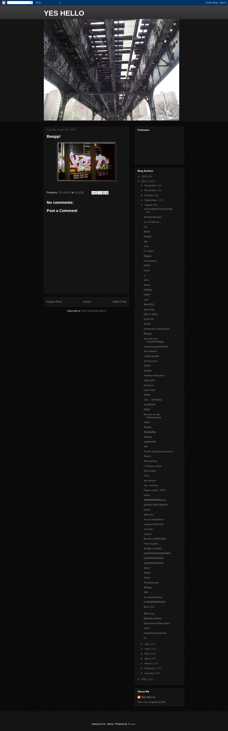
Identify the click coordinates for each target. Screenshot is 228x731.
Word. (147, 285)
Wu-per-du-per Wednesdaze (152, 416)
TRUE (147, 365)
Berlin (147, 231)
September (151, 200)
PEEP (147, 265)
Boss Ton (149, 606)
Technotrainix (151, 582)
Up (145, 226)
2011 (144, 679)
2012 (144, 181)
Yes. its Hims (151, 485)
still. (146, 446)
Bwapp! (148, 436)
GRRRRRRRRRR (154, 558)
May (147, 653)
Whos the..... (151, 613)
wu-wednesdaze (153, 597)
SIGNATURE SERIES (156, 504)
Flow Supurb (151, 543)
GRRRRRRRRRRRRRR (157, 553)
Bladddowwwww (153, 618)
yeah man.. (150, 390)
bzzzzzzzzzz (151, 361)
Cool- (147, 270)
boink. (147, 509)
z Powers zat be (153, 466)
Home (87, 301)
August (148, 204)
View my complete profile (152, 702)
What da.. (149, 514)
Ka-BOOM (149, 404)
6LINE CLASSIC (153, 548)
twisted (148, 370)
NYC (146, 280)
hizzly (147, 577)
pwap (147, 495)
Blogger (132, 724)
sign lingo (149, 309)
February (150, 668)
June (147, 648)
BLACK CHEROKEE (155, 538)
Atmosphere (150, 461)
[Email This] (93, 193)
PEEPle (148, 290)
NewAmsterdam (153, 217)
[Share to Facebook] (103, 193)
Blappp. (148, 587)
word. (147, 628)
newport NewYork (154, 524)
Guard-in (149, 385)
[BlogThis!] (96, 193)
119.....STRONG (153, 399)
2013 (144, 176)
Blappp (148, 256)
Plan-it (147, 456)
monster (148, 529)
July (147, 644)
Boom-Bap (150, 470)
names (147, 534)
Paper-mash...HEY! (154, 490)
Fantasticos (150, 260)
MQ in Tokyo (151, 314)
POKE (147, 324)
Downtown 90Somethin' (157, 623)
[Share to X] (100, 193)
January (149, 673)
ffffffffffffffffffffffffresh (155, 500)
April (147, 658)
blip (146, 241)
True (146, 246)
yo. (145, 637)
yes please (150, 480)
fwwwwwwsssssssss (155, 633)
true (146, 299)
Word (147, 568)
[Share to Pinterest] (106, 193)
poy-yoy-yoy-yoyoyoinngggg (154, 340)
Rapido (148, 427)
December (150, 185)
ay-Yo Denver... (152, 221)
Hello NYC (149, 380)
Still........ (148, 592)
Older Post (119, 301)
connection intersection (157, 328)
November (150, 190)
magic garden (151, 356)
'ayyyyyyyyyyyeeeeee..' (157, 346)
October (149, 195)
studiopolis (150, 441)
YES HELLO (64, 13)
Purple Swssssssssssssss (158, 451)
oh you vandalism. (154, 519)
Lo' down (149, 251)
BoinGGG (149, 304)
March (148, 663)
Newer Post (54, 301)
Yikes (147, 422)
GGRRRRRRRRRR (154, 602)
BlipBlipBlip (150, 432)
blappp (147, 236)
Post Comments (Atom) (93, 311)
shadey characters (154, 375)
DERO (147, 572)
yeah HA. (149, 319)
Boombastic (150, 351)
